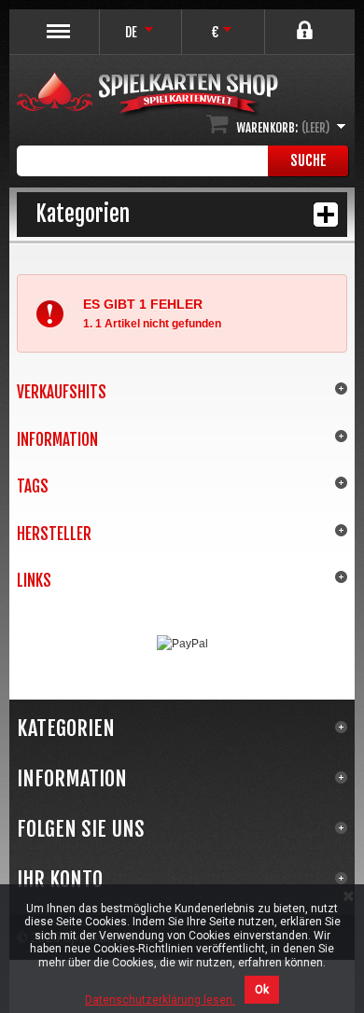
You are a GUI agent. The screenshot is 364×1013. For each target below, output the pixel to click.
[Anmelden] (306, 22)
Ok (262, 989)
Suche (308, 160)
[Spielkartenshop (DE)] (147, 95)
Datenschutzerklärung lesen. (160, 999)
